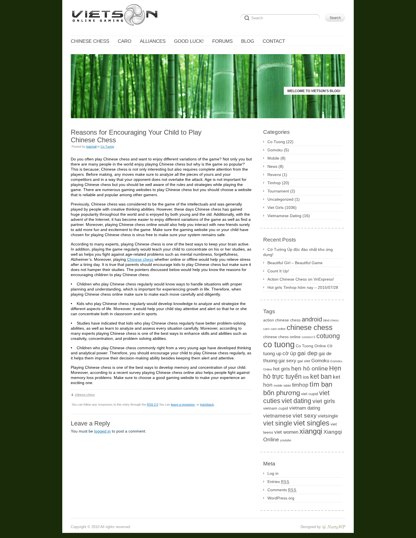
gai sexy (287, 360)
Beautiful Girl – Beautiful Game (295, 262)
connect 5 (308, 337)
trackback (207, 404)
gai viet (303, 361)
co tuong (279, 344)
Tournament (278, 191)
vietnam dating (304, 408)
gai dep (307, 353)
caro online (278, 329)
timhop (300, 385)
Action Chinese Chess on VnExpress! (300, 279)
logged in (102, 431)
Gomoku (275, 150)
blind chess (331, 320)
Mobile (273, 158)
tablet (287, 385)
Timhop (274, 183)
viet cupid (309, 393)
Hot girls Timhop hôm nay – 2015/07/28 (302, 287)
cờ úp (289, 353)
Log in (272, 473)
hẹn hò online (309, 368)
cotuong (328, 336)
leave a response (183, 404)
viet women (286, 432)
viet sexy (305, 415)
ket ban (321, 376)
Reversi (274, 174)
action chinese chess (282, 320)
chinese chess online (282, 336)
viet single (277, 423)
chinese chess (85, 394)
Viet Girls (275, 207)
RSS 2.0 (152, 404)
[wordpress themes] (333, 527)
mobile (278, 385)
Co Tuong (107, 146)
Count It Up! (278, 271)
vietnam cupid (275, 408)
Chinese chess (140, 259)
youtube (285, 440)
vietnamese (277, 416)
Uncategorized (280, 199)
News (272, 166)
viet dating (296, 400)
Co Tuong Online (311, 346)
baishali (91, 146)
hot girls (281, 369)
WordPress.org (280, 498)
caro (266, 329)
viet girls (323, 401)
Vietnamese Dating (284, 215)
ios (306, 377)
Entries (278, 481)
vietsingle (328, 416)
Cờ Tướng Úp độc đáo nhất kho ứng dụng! (298, 252)
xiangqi (310, 431)
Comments (282, 490)
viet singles (311, 423)
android (312, 319)
